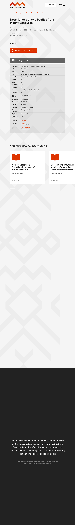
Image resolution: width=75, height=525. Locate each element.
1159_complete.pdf (26, 127)
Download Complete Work (24, 50)
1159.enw (23, 120)
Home (12, 13)
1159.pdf (23, 123)
